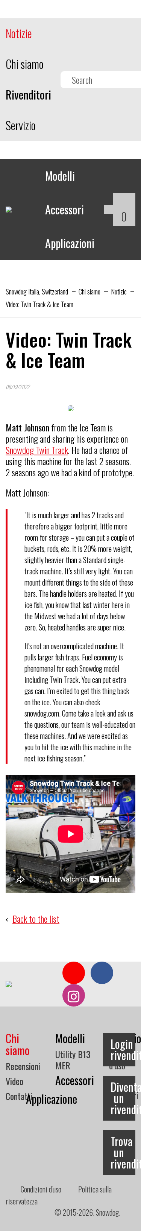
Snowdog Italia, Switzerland (37, 291)
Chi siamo (25, 63)
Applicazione (51, 1098)
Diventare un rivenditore (123, 1098)
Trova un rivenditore (123, 1152)
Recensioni (23, 1066)
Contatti (19, 1096)
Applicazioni (69, 243)
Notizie (19, 33)
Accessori (64, 209)
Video (14, 1081)
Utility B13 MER (73, 1059)
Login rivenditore (123, 1049)
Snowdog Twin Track (37, 449)
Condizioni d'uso (41, 1189)
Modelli (60, 175)
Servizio (21, 125)
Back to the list (35, 918)
